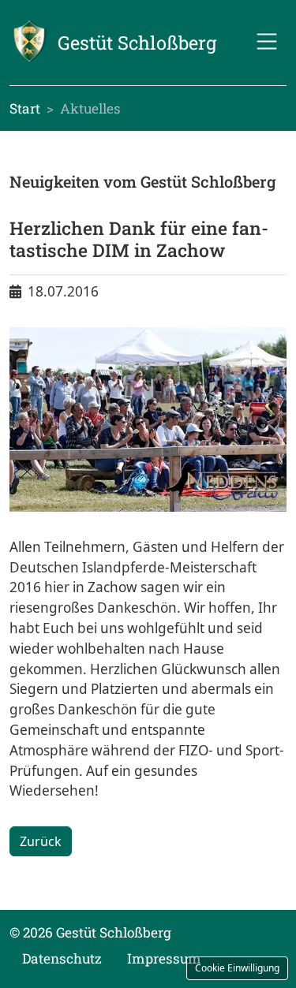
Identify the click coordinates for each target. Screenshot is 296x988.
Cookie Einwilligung (237, 968)
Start (24, 108)
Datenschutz (62, 958)
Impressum (164, 958)
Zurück (41, 841)
